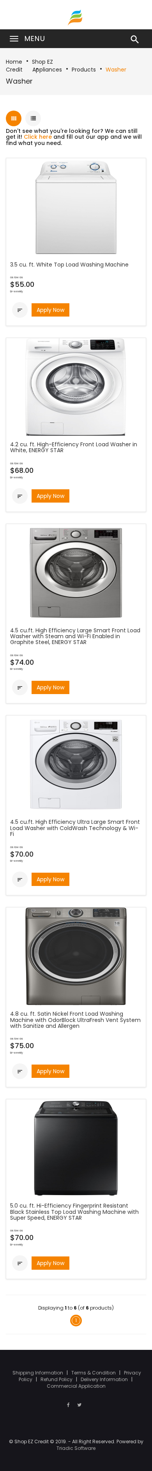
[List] (33, 118)
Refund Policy (57, 1379)
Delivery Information (105, 1379)
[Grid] (13, 118)
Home (14, 62)
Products (84, 69)
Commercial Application (76, 1386)
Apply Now (50, 310)
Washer (116, 69)
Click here (38, 137)
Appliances (47, 69)
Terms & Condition (94, 1372)
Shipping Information (38, 1372)
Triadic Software (76, 1448)
